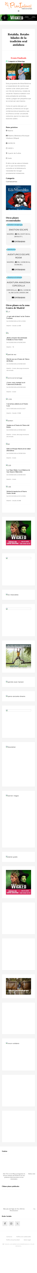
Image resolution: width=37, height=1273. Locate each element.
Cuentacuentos (11, 182)
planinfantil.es (18, 6)
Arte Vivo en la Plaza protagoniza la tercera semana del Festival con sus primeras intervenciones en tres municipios (14, 1176)
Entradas (19, 241)
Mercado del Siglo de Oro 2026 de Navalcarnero (14, 1209)
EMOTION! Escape (18, 230)
